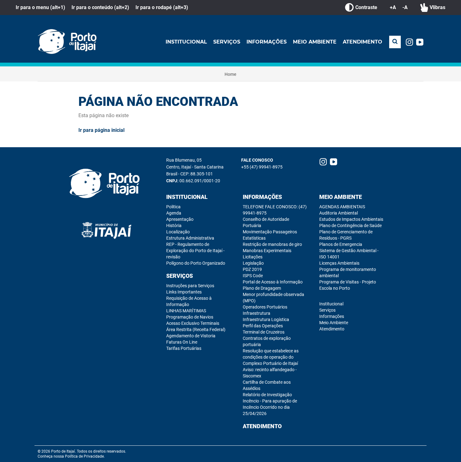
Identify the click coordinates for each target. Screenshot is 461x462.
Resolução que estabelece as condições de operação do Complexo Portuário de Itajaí (271, 357)
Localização (178, 231)
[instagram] (409, 42)
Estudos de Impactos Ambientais (351, 219)
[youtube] (419, 42)
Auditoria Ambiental (338, 212)
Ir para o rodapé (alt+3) (161, 7)
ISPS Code (253, 275)
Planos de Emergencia (340, 244)
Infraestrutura (256, 313)
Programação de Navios (189, 316)
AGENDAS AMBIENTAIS (342, 206)
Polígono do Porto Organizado (195, 263)
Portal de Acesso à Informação (273, 281)
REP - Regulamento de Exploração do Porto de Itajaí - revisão (195, 250)
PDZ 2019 (252, 269)
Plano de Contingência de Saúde (350, 225)
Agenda (173, 212)
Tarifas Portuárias (183, 348)
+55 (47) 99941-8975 (262, 166)
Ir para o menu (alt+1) (40, 7)
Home (230, 74)
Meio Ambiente (314, 42)
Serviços (226, 42)
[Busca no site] (395, 42)
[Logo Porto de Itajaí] (106, 184)
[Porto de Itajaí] (69, 41)
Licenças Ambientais (339, 263)
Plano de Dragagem (262, 288)
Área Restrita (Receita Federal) (195, 329)
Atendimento (362, 42)
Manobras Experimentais (267, 250)
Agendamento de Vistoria (190, 335)
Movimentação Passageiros (270, 231)
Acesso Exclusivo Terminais (192, 323)
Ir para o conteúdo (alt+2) (100, 7)
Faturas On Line (181, 342)
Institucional (186, 42)
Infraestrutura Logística (266, 319)
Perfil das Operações (263, 325)
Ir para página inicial (101, 130)
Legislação (253, 263)
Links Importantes (184, 291)
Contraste (366, 7)
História (174, 225)
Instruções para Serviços (190, 285)
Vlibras (437, 7)
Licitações (252, 256)
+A (393, 7)
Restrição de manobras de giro (272, 244)
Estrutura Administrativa (190, 238)
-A (405, 7)
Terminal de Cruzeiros (263, 332)
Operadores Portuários (265, 306)
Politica (173, 206)
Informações (266, 42)
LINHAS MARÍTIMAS (186, 310)
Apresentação (179, 219)
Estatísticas (254, 238)
